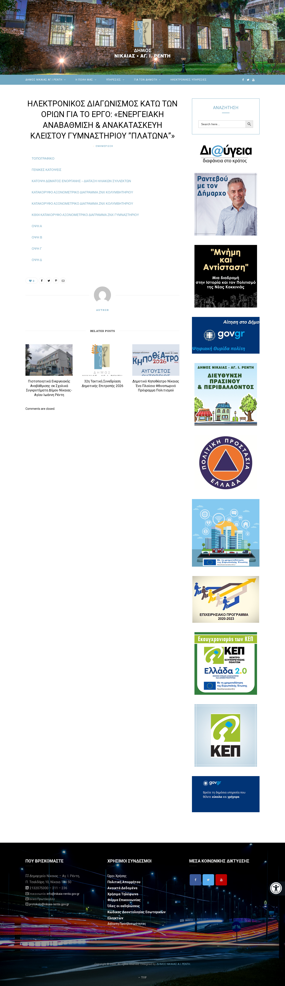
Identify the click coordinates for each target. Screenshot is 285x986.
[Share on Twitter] (14, 182)
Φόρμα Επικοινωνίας (124, 900)
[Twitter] (208, 879)
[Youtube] (221, 879)
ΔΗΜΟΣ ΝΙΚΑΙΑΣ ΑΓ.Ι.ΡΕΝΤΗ (43, 79)
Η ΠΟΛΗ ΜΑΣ (84, 79)
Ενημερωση (104, 146)
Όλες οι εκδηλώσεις (123, 906)
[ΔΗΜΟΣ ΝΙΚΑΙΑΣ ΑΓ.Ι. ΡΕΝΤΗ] (142, 37)
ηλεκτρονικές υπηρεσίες (188, 79)
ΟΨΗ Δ (37, 260)
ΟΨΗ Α (37, 226)
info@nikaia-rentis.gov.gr (63, 893)
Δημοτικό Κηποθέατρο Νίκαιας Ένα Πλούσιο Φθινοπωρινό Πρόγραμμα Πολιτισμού (155, 385)
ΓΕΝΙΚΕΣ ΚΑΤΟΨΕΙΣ (46, 169)
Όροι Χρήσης (117, 876)
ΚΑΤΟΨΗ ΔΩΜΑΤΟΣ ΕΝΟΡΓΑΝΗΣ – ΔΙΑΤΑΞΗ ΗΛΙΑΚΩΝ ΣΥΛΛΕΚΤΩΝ (81, 181)
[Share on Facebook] (14, 171)
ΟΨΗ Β (37, 237)
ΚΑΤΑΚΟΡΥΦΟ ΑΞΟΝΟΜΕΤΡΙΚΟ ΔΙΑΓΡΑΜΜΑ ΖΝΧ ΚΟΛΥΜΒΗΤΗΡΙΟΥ (82, 192)
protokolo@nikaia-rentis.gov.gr (49, 904)
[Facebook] (195, 879)
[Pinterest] (14, 192)
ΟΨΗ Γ (37, 248)
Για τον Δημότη (145, 79)
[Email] (14, 203)
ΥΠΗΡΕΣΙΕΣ (113, 79)
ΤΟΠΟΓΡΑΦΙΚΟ (43, 158)
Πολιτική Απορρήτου (123, 882)
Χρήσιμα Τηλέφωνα (122, 894)
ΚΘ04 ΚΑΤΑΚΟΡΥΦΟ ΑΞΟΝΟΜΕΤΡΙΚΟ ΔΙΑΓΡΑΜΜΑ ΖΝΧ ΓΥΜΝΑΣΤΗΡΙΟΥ (85, 215)
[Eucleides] (277, 888)
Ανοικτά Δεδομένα (122, 888)
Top (143, 977)
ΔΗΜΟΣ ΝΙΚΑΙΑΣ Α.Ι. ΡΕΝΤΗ (173, 964)
